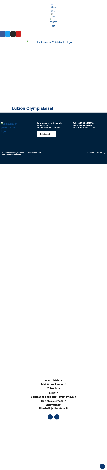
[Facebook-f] (50, 416)
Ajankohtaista (53, 380)
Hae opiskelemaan (52, 401)
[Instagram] (13, 34)
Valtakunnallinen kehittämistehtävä (52, 396)
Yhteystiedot (53, 404)
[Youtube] (18, 34)
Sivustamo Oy (99, 153)
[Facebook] (2, 34)
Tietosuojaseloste (33, 153)
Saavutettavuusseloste (11, 155)
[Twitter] (7, 34)
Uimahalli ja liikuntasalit (53, 408)
